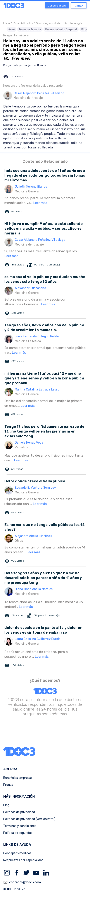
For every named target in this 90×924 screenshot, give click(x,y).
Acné (11, 29)
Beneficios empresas (18, 778)
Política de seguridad (18, 833)
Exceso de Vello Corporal (61, 29)
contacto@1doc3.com (22, 882)
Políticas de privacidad (19, 812)
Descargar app (57, 5)
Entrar (79, 5)
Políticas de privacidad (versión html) (29, 819)
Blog (6, 805)
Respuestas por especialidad (23, 860)
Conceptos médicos (17, 853)
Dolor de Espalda (30, 29)
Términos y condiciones (19, 826)
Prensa (8, 785)
